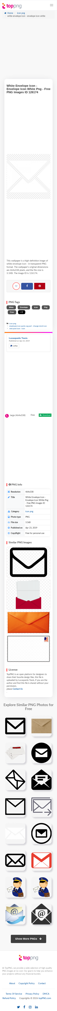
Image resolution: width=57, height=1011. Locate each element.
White (11, 307)
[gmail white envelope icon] (41, 860)
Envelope (24, 307)
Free (12, 312)
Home (10, 13)
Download (46, 415)
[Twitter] (18, 1007)
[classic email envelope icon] (41, 914)
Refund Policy (9, 998)
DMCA (46, 994)
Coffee (15, 346)
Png (45, 307)
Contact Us (18, 689)
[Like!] (16, 286)
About (12, 983)
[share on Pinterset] (39, 286)
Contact (42, 983)
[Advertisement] (28, 50)
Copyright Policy (27, 983)
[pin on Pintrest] (21, 719)
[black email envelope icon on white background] (15, 860)
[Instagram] (30, 1007)
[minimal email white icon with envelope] (15, 833)
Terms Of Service (14, 994)
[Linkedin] (36, 1007)
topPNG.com (45, 998)
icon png (21, 13)
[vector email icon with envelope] (15, 914)
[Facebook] (27, 286)
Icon (36, 307)
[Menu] (52, 5)
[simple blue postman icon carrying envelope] (15, 887)
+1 (21, 312)
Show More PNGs (26, 938)
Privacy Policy (32, 994)
